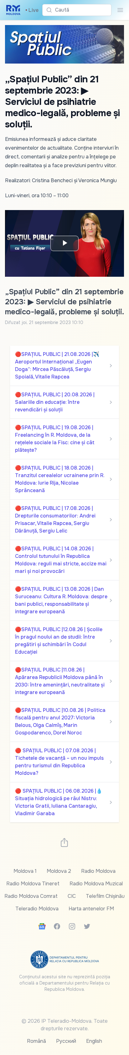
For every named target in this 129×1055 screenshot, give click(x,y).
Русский (66, 1041)
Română (36, 1041)
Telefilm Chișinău (105, 896)
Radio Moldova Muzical (96, 883)
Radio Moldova (98, 871)
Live (32, 10)
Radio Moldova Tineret (32, 883)
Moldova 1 (25, 871)
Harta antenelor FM (91, 908)
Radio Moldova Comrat (31, 896)
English (94, 1041)
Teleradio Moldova (37, 908)
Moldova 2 (59, 871)
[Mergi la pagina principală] (13, 10)
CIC (72, 896)
